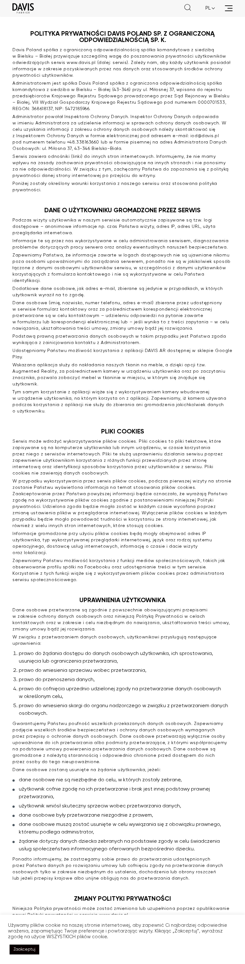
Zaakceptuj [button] (24, 949)
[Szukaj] (187, 8)
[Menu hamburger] (229, 8)
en (208, 15)
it (207, 23)
